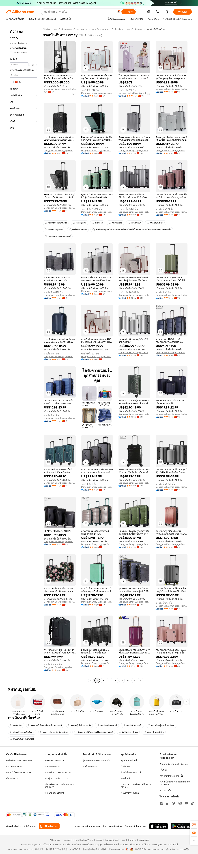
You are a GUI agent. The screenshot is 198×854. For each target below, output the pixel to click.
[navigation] (23, 355)
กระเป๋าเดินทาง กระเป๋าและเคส (69, 29)
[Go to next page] (140, 680)
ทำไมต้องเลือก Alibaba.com (19, 760)
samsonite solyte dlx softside (56, 732)
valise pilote (81, 223)
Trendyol (132, 840)
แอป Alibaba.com (137, 826)
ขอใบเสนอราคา (90, 766)
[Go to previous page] (91, 680)
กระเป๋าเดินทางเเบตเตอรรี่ (23, 739)
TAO (123, 840)
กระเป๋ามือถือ (117, 223)
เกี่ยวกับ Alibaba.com (16, 754)
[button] (118, 12)
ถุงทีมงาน (99, 223)
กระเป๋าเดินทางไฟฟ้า (155, 732)
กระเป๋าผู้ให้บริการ (157, 223)
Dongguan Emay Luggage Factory (97, 93)
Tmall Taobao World (84, 840)
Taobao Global (111, 840)
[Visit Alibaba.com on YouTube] (186, 803)
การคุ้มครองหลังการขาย (56, 778)
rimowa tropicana (55, 230)
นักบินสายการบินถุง (130, 732)
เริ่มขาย (163, 770)
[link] (194, 825)
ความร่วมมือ (165, 790)
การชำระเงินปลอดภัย (55, 760)
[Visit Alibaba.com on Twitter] (174, 803)
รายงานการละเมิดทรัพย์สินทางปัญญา (136, 785)
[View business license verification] (126, 849)
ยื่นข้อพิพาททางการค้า (131, 772)
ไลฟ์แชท (125, 766)
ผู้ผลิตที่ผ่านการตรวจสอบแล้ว (96, 760)
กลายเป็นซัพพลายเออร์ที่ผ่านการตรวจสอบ (175, 783)
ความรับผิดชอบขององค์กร (18, 772)
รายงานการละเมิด (130, 793)
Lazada (99, 840)
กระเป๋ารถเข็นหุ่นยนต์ (108, 725)
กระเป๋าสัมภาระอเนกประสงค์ (59, 236)
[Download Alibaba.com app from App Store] (158, 826)
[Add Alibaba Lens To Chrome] (49, 826)
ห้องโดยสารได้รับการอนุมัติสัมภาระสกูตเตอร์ (95, 732)
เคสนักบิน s (17, 725)
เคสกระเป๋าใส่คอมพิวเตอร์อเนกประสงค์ (46, 725)
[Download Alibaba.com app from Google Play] (181, 826)
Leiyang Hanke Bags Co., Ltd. (132, 93)
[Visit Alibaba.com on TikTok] (192, 803)
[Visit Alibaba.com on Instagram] (180, 803)
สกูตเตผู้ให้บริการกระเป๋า (81, 725)
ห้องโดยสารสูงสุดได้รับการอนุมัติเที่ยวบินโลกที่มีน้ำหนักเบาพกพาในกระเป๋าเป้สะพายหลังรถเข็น (133, 230)
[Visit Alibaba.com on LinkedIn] (168, 803)
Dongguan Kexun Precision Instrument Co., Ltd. (60, 89)
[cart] (158, 12)
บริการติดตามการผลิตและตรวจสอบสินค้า (60, 785)
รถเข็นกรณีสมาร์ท (79, 230)
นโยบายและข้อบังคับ (55, 793)
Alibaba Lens (16, 826)
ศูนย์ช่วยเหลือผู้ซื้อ (129, 760)
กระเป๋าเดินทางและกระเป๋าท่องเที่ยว (106, 29)
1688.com (67, 840)
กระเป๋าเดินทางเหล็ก (134, 725)
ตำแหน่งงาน (12, 778)
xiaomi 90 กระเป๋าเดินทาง (23, 732)
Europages (144, 840)
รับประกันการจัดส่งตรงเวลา (58, 772)
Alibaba (46, 29)
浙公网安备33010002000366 (149, 849)
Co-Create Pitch (14, 766)
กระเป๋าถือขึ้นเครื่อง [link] (155, 29)
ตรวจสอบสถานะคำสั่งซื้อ (171, 776)
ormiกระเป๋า (136, 223)
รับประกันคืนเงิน (52, 766)
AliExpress (55, 840)
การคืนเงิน (126, 778)
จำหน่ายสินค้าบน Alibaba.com (174, 764)
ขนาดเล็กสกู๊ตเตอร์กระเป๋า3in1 (163, 725)
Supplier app (93, 826)
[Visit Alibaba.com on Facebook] (161, 803)
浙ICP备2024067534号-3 (178, 849)
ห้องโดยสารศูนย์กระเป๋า (57, 223)
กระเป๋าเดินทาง (134, 29)
